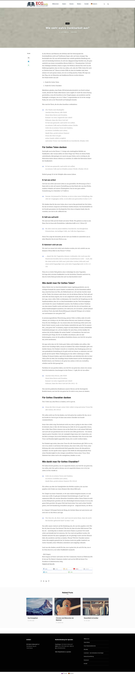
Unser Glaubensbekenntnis (90, 645)
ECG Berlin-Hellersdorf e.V (32, 644)
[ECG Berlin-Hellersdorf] (37, 4)
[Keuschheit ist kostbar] (96, 606)
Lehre (67, 23)
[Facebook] (41, 581)
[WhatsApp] (28, 65)
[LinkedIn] (46, 581)
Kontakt (85, 663)
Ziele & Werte (87, 642)
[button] (47, 569)
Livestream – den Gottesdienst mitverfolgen (93, 652)
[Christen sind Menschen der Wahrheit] (67, 606)
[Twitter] (44, 581)
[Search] (107, 4)
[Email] (28, 57)
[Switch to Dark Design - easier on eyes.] (104, 4)
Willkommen (86, 638)
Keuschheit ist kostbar (91, 618)
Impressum (86, 660)
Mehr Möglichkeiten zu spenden (63, 652)
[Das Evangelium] (39, 606)
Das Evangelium (33, 618)
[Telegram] (28, 61)
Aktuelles (86, 649)
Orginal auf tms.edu (48, 564)
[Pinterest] (49, 581)
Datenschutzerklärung (89, 656)
